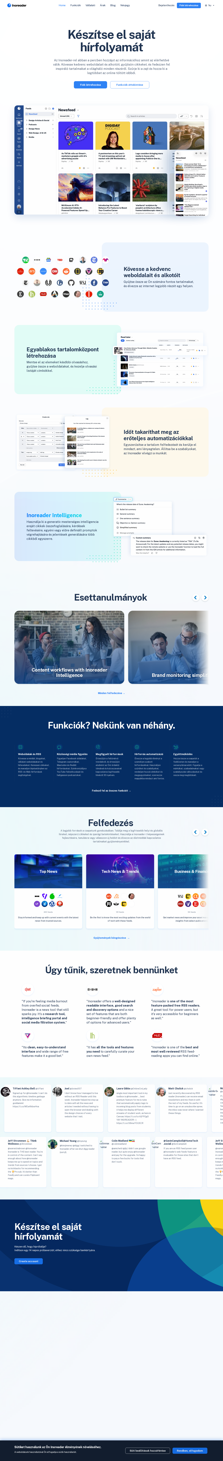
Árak (102, 5)
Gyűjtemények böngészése (110, 937)
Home (62, 5)
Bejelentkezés (166, 5)
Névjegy (125, 5)
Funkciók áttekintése (129, 84)
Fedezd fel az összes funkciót (110, 790)
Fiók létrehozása (188, 5)
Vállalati (90, 5)
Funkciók (75, 5)
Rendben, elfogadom (190, 1450)
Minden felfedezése (110, 693)
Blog (113, 5)
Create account (28, 1261)
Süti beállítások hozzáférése (148, 1450)
